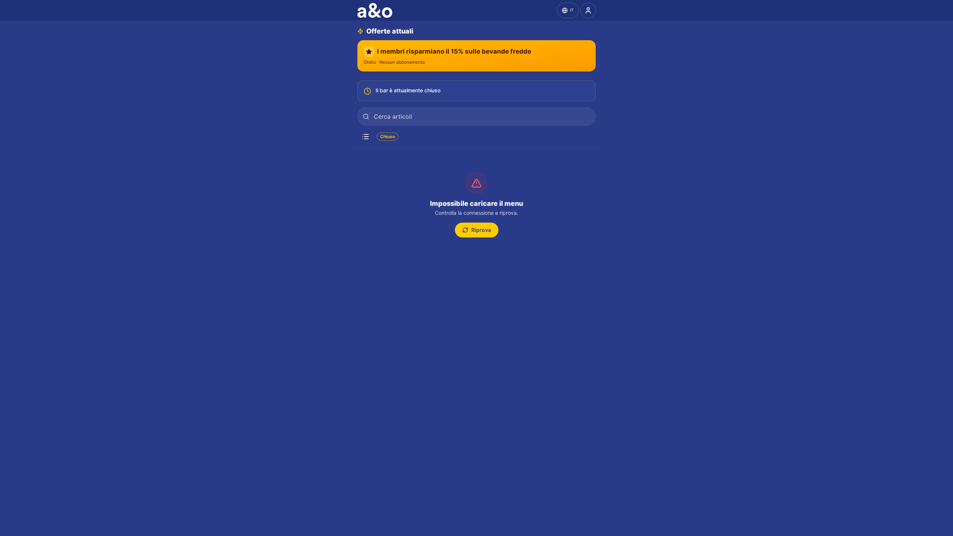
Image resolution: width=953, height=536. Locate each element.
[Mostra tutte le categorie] (365, 136)
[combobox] (476, 116)
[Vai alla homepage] (376, 10)
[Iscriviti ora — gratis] (588, 10)
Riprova (481, 230)
